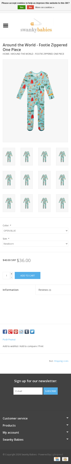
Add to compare (28, 346)
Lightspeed (57, 454)
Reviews (44, 289)
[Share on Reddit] (21, 331)
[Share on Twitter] (32, 331)
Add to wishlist (10, 346)
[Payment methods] (57, 459)
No (30, 7)
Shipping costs (61, 361)
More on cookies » (44, 7)
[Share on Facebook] (5, 331)
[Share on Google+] (10, 331)
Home (6, 53)
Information (11, 289)
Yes (21, 7)
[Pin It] (16, 331)
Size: (6, 238)
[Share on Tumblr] (27, 331)
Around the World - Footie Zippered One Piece (37, 53)
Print (41, 346)
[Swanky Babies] (41, 25)
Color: (7, 225)
